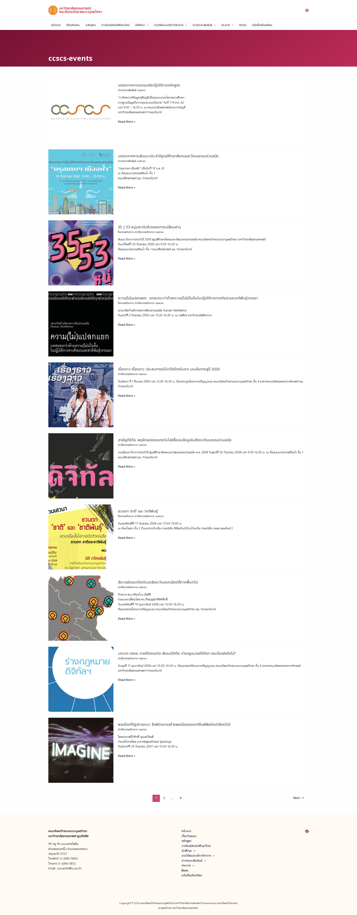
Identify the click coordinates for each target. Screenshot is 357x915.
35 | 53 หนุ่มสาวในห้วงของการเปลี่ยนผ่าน (149, 227)
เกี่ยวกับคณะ (73, 25)
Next (298, 798)
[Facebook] (307, 10)
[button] (147, 25)
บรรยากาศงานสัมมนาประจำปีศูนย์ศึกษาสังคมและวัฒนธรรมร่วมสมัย (168, 156)
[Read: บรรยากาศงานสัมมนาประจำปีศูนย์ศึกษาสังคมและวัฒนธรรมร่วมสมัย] (80, 182)
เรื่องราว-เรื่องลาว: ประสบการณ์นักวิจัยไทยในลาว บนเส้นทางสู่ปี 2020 (169, 369)
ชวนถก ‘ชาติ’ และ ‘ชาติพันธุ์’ (138, 511)
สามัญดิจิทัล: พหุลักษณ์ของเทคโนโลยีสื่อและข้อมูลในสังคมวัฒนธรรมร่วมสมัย (174, 440)
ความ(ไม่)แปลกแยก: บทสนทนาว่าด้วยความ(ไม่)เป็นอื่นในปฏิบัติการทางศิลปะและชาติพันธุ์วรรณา (188, 298)
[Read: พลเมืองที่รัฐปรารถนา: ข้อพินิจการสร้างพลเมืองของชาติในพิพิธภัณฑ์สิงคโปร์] (80, 750)
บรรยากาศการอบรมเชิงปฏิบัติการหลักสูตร (149, 85)
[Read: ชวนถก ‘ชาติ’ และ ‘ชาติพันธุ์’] (80, 537)
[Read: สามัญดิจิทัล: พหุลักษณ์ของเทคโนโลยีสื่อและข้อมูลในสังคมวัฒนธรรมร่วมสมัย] (80, 466)
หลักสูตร (91, 25)
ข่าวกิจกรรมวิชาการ (144, 232)
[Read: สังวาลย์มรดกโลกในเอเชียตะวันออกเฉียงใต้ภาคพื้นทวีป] (80, 608)
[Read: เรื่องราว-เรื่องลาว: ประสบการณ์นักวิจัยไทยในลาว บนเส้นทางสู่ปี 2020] (80, 395)
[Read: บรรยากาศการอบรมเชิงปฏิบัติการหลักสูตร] (80, 111)
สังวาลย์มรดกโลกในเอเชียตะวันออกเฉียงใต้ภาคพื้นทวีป (158, 582)
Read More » (126, 121)
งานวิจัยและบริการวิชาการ (169, 25)
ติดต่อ (242, 25)
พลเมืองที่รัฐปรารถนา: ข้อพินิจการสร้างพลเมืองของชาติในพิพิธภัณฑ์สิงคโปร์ (174, 724)
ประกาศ (225, 25)
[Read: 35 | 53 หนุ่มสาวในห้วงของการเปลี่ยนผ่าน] (80, 253)
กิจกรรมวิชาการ (126, 232)
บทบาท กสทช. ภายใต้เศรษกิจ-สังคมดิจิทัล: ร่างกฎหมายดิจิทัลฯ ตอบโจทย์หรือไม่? (177, 653)
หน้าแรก (56, 25)
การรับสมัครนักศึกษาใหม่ (115, 25)
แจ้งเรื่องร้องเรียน (262, 25)
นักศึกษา (140, 25)
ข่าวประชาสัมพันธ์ (202, 25)
